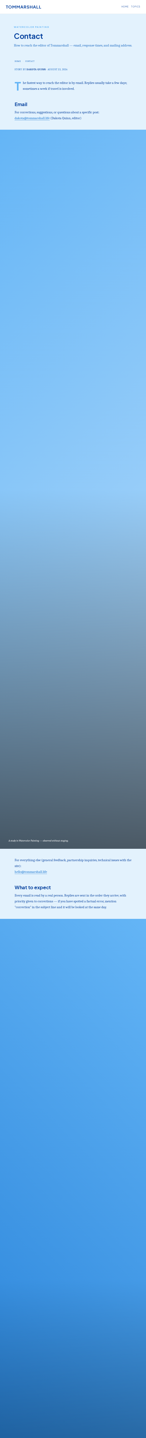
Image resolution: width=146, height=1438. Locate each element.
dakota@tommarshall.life (32, 118)
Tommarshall (23, 6)
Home (125, 6)
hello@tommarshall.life (31, 872)
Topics (135, 6)
